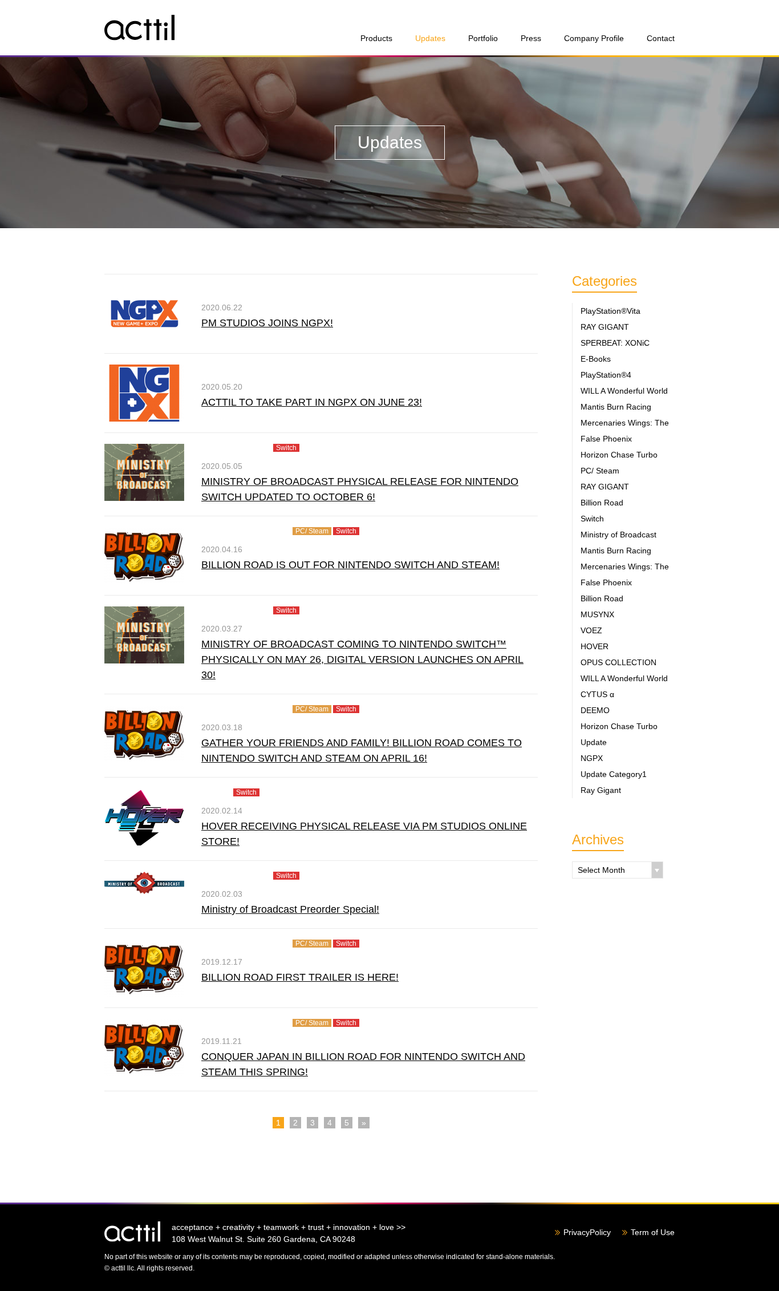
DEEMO (595, 710)
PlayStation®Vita (610, 310)
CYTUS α (597, 694)
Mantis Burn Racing (616, 406)
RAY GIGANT (605, 326)
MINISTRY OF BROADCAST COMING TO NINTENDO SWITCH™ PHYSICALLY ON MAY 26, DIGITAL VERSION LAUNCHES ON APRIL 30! (362, 659)
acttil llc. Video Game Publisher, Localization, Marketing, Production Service (139, 28)
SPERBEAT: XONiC (615, 342)
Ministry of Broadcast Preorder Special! (290, 909)
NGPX (592, 758)
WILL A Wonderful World (624, 390)
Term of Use (653, 1232)
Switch (592, 518)
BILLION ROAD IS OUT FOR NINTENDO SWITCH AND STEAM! (350, 564)
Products (376, 38)
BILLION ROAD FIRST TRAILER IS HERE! (300, 977)
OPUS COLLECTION (618, 662)
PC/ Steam (600, 470)
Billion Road (602, 502)
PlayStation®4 (606, 374)
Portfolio (483, 38)
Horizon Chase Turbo (619, 454)
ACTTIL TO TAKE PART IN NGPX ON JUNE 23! (311, 402)
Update (594, 742)
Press (531, 38)
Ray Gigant (601, 790)
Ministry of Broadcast (618, 534)
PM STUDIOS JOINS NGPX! (267, 323)
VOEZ (591, 630)
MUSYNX (597, 614)
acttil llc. (132, 1231)
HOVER (594, 646)
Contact (661, 38)
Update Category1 (614, 774)
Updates (430, 38)
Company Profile (594, 38)
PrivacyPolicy (587, 1232)
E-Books (596, 358)
